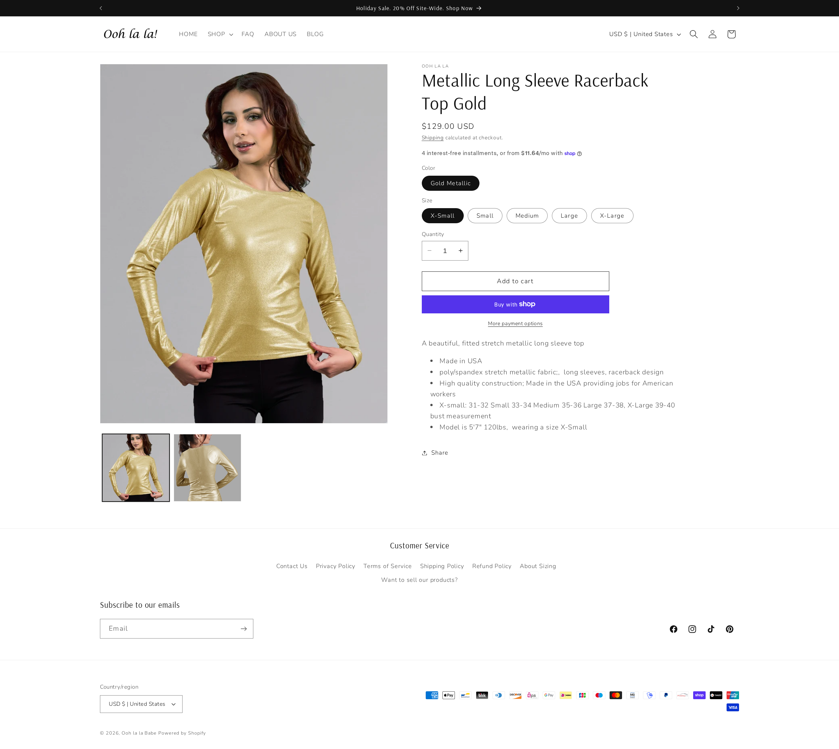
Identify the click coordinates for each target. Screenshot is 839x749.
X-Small (443, 216)
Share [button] (439, 453)
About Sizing (538, 566)
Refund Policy (492, 566)
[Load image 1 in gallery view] (136, 468)
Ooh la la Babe (139, 733)
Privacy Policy (335, 566)
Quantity (433, 234)
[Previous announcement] (101, 8)
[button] (220, 34)
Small (485, 216)
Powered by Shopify (182, 733)
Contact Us (292, 566)
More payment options (515, 323)
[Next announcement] (738, 8)
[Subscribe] (243, 629)
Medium (527, 216)
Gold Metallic (451, 183)
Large (569, 216)
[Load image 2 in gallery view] (207, 468)
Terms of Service (387, 566)
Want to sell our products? (419, 580)
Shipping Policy (442, 566)
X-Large (612, 216)
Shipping (433, 137)
